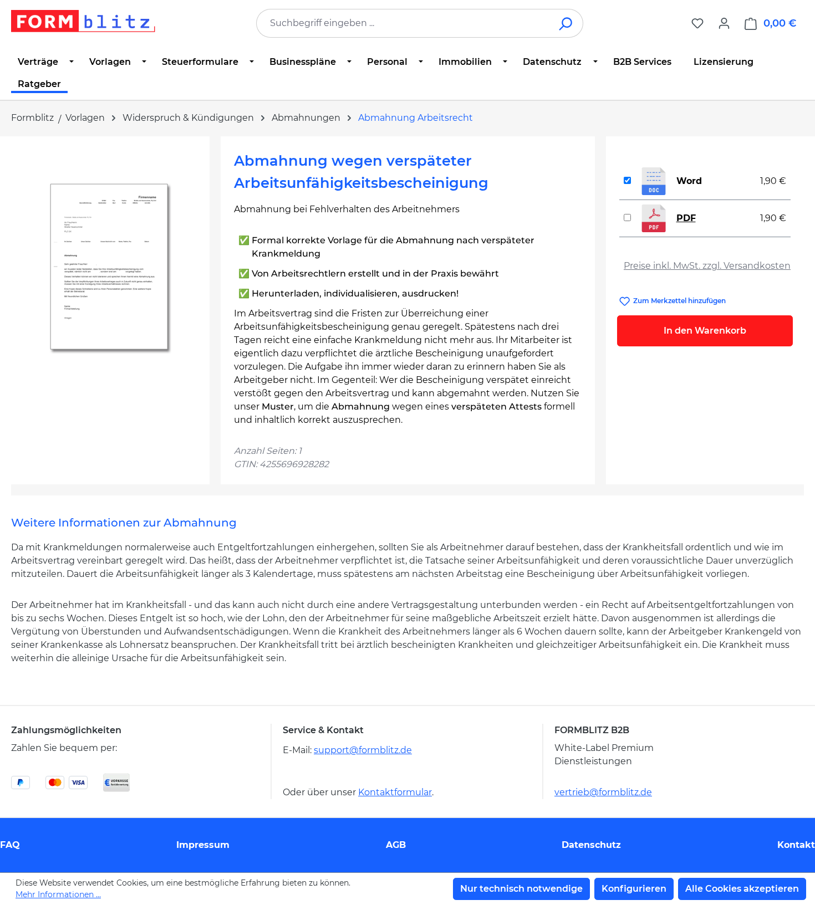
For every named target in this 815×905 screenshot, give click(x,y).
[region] (110, 268)
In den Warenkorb (705, 330)
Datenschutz (591, 845)
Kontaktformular (395, 792)
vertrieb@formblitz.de (603, 792)
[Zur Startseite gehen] (83, 21)
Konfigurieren (634, 888)
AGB (396, 845)
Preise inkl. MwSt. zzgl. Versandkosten (707, 265)
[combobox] (403, 23)
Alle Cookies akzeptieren (742, 888)
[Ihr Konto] (724, 23)
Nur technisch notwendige (521, 888)
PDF (686, 218)
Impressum (203, 845)
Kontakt (796, 845)
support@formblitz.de (363, 750)
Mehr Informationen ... (58, 894)
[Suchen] (566, 23)
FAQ (10, 845)
